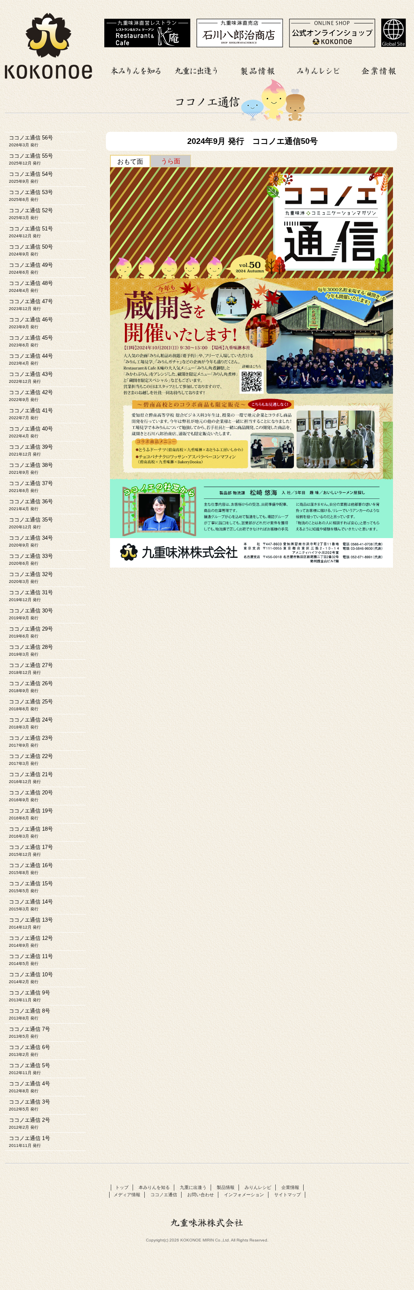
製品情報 (257, 70)
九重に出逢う (197, 70)
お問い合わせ (200, 1194)
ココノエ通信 (163, 1194)
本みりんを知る (136, 70)
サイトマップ (287, 1194)
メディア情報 (127, 1194)
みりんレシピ (318, 70)
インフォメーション (244, 1194)
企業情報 (379, 70)
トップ (122, 1187)
